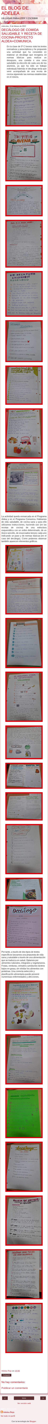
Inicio (24, 1398)
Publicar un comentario (14, 1388)
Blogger (33, 1421)
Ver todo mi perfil (8, 1416)
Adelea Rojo (8, 1412)
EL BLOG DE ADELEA (15, 10)
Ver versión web (24, 1403)
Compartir (6, 1375)
